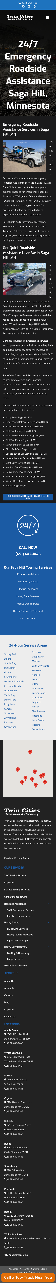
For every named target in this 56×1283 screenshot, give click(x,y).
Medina (36, 661)
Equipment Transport (18, 940)
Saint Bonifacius (40, 665)
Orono (7, 672)
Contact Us (10, 1016)
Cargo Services (28, 618)
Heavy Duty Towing (28, 581)
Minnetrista (10, 699)
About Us (9, 981)
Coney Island (38, 729)
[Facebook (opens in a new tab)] (23, 6)
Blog (6, 1002)
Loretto (36, 679)
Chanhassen (38, 711)
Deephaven (38, 656)
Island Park (10, 667)
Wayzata (36, 670)
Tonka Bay (9, 695)
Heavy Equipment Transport (28, 611)
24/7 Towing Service (15, 875)
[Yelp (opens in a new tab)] (34, 6)
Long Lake (9, 704)
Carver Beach (39, 693)
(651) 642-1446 (29, 2)
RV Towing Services (17, 928)
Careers (8, 995)
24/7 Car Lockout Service (20, 910)
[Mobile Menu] (47, 17)
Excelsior (37, 652)
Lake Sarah (38, 720)
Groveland (37, 697)
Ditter (35, 683)
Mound (7, 658)
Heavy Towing (11, 922)
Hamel (35, 706)
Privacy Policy (21, 858)
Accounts (9, 988)
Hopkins (36, 724)
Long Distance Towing (15, 896)
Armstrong (10, 717)
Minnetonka (38, 688)
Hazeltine (37, 715)
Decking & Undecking (18, 953)
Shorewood (10, 713)
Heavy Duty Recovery (28, 596)
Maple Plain (10, 690)
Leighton (36, 702)
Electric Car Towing (28, 588)
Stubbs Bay (10, 663)
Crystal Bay (10, 677)
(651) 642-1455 (15, 1066)
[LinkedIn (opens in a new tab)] (29, 6)
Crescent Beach (12, 686)
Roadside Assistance (28, 574)
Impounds (9, 882)
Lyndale (8, 722)
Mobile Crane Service (28, 603)
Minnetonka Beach (14, 681)
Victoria (36, 674)
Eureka (8, 708)
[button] (18, 770)
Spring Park (10, 654)
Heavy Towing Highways (20, 934)
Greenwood (10, 726)
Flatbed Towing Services (17, 889)
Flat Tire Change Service (20, 916)
